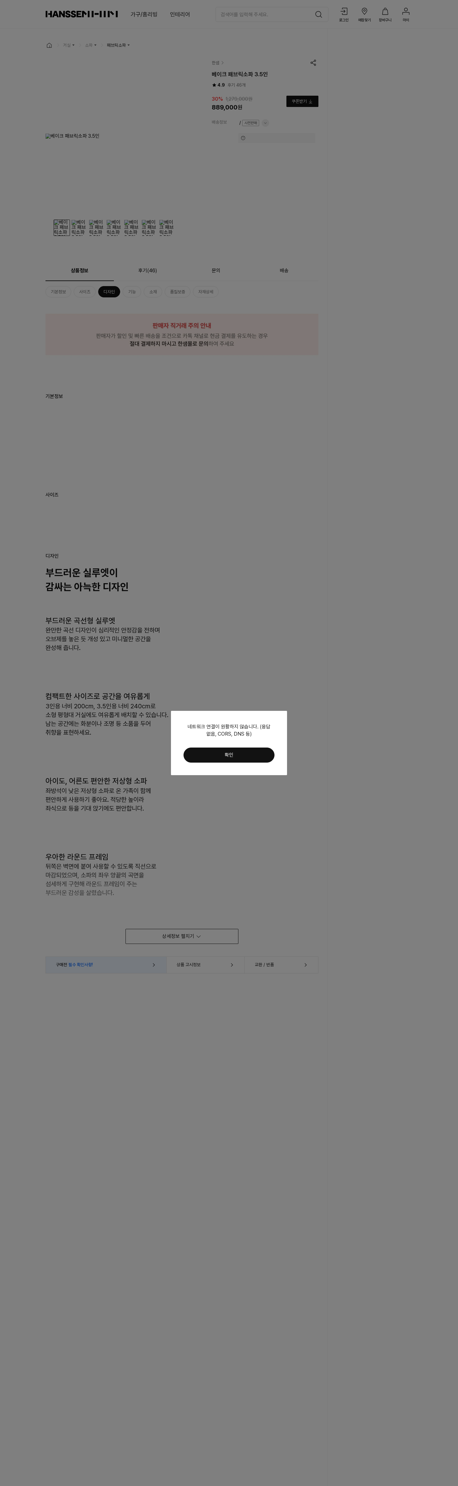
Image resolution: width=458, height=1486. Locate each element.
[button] (229, 755)
